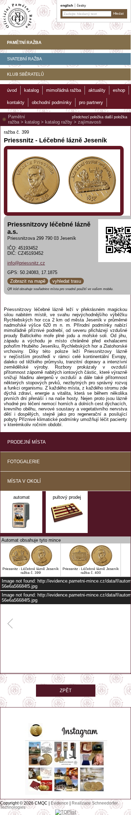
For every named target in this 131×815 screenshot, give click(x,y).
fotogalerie (23, 461)
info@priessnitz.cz (26, 263)
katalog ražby (58, 122)
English (66, 5)
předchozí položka (87, 117)
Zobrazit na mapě (27, 281)
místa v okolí (24, 481)
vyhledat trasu (66, 281)
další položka (116, 117)
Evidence (59, 803)
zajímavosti (89, 122)
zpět (66, 690)
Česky (81, 5)
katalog (32, 122)
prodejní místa (26, 442)
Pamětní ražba (16, 119)
